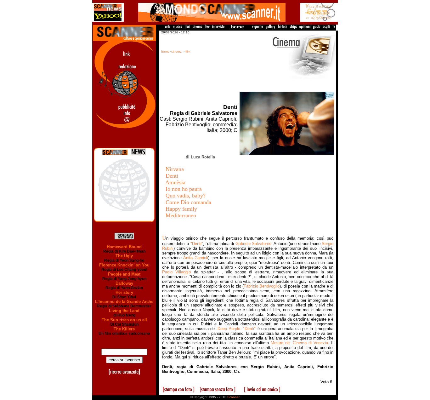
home (165, 51)
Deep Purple (229, 328)
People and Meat (124, 274)
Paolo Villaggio (176, 272)
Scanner (233, 397)
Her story (124, 292)
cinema (176, 51)
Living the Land (124, 310)
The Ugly (124, 256)
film (187, 51)
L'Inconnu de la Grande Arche (124, 301)
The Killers (124, 329)
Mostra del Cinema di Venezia (299, 342)
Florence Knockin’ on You (124, 265)
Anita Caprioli (195, 257)
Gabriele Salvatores (253, 243)
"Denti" (196, 243)
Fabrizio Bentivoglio (262, 286)
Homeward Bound (124, 246)
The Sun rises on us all (124, 319)
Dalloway (124, 283)
